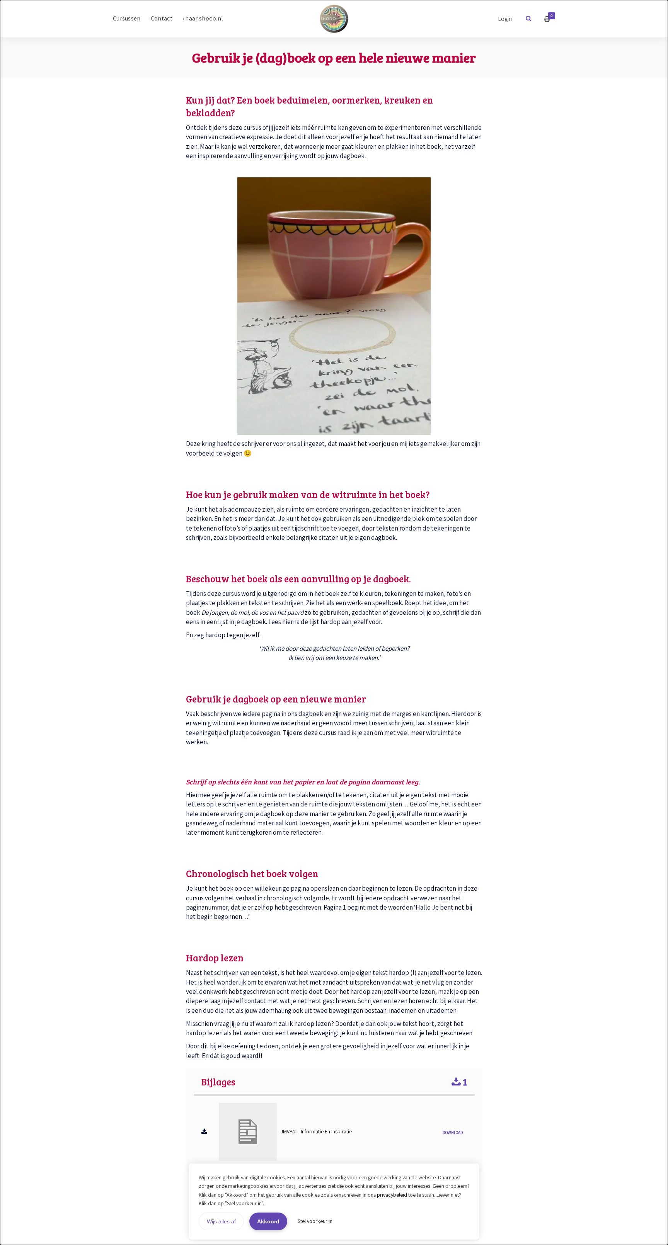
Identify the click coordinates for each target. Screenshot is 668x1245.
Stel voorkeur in (315, 1221)
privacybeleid (392, 1194)
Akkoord (268, 1221)
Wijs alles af (221, 1221)
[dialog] (334, 622)
